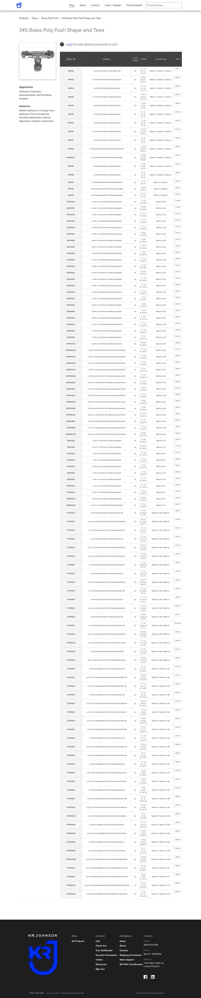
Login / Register (113, 5)
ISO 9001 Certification (131, 964)
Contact (95, 5)
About (83, 5)
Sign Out (100, 969)
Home (123, 941)
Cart (98, 941)
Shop (71, 5)
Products (23, 18)
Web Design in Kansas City (72, 993)
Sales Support (127, 960)
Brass (35, 18)
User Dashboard (104, 950)
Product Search (134, 5)
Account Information (106, 955)
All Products (78, 941)
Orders (99, 960)
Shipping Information (131, 955)
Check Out (101, 946)
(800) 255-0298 (151, 945)
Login (69, 44)
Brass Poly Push (49, 18)
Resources (101, 964)
